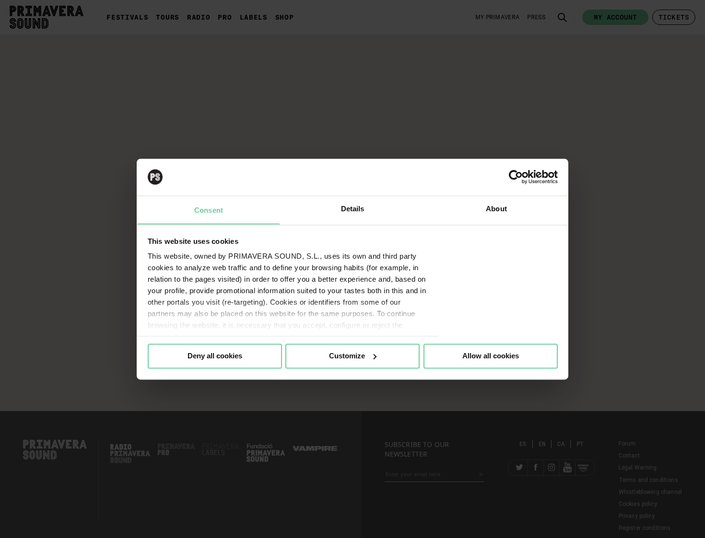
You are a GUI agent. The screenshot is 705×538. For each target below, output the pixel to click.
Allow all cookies (490, 356)
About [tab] (496, 209)
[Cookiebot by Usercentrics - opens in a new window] (516, 177)
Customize (347, 356)
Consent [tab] (208, 210)
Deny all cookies (215, 356)
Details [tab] (352, 209)
